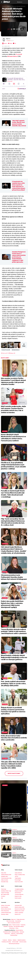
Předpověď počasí (20, 919)
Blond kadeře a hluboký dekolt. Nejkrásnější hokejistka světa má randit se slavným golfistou (14, 657)
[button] (14, 29)
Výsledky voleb (4, 876)
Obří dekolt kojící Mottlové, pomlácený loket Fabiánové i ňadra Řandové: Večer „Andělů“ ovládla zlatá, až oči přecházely (13, 550)
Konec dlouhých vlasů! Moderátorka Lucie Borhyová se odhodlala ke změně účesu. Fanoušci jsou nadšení (13, 438)
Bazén (10, 924)
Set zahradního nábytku (19, 926)
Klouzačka (10, 926)
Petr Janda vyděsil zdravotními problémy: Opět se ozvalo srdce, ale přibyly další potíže (13, 683)
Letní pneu (22, 931)
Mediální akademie (21, 940)
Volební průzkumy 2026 (6, 874)
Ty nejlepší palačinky (19, 889)
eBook (5, 43)
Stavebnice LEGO (7, 931)
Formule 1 (3, 896)
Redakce (14, 940)
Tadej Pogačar (18, 878)
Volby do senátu (4, 879)
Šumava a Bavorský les (6, 908)
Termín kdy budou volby (6, 878)
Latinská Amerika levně (6, 912)
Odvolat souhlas (22, 941)
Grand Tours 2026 (19, 881)
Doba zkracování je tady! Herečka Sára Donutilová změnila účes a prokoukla (14, 738)
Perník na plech (18, 898)
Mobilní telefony (19, 930)
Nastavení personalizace (14, 943)
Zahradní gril (12, 928)
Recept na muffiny (18, 890)
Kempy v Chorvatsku (5, 905)
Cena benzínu (18, 921)
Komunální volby (4, 881)
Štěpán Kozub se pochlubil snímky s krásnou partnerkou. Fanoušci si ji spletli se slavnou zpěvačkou (13, 711)
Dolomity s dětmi (4, 914)
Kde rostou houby (10, 921)
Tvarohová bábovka (19, 894)
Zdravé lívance (18, 892)
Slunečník (6, 926)
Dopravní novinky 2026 (20, 908)
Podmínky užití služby (6, 941)
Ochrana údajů (15, 941)
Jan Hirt (16, 876)
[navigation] (2, 2)
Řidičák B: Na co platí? (19, 910)
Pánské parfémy (13, 935)
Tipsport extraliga (5, 892)
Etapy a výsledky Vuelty (20, 874)
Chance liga (3, 889)
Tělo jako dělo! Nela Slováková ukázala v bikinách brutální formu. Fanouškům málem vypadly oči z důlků (13, 765)
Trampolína (22, 924)
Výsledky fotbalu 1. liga (6, 890)
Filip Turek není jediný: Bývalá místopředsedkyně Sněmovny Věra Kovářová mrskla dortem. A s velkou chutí (13, 522)
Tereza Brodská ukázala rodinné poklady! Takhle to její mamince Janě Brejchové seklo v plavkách (14, 631)
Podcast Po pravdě (6, 349)
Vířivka (16, 928)
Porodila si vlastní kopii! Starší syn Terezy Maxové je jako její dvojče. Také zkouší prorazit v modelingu (13, 494)
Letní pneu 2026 (18, 905)
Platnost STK (17, 914)
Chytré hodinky (19, 933)
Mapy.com (13, 919)
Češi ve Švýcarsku (5, 910)
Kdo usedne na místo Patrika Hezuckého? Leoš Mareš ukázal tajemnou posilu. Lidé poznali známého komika (13, 381)
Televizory (13, 933)
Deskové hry (7, 933)
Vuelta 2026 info (18, 872)
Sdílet (10, 43)
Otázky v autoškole (19, 912)
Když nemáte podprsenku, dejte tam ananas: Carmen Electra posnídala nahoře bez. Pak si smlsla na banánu (13, 409)
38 (15, 43)
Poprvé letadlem (4, 907)
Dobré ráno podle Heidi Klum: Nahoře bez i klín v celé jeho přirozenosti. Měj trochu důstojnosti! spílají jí (12, 604)
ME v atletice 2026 (5, 894)
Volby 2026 (3, 872)
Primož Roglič (18, 879)
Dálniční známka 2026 (19, 907)
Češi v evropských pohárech (14, 922)
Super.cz (8, 38)
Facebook (5, 940)
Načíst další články (14, 773)
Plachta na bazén (16, 924)
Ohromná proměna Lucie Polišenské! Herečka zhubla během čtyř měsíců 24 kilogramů (14, 577)
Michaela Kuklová (12, 56)
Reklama (10, 940)
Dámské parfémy (15, 931)
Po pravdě (19, 54)
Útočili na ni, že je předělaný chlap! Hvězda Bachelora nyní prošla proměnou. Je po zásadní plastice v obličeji (13, 466)
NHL (2, 898)
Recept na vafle (18, 896)
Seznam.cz (19, 2)
